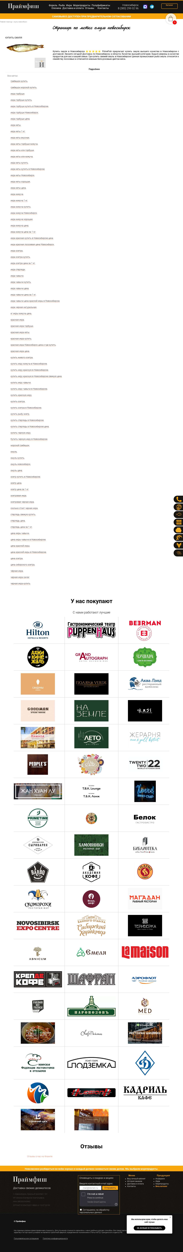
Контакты (103, 8)
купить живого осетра (22, 357)
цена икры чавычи (20, 533)
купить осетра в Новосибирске (26, 407)
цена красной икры (20, 546)
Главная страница (6, 22)
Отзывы (89, 8)
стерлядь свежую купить (23, 514)
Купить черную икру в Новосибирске (29, 439)
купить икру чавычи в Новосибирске (29, 389)
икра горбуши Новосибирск (24, 112)
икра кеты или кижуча (22, 156)
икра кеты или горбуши (22, 150)
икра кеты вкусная (20, 137)
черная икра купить (20, 583)
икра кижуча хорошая (22, 219)
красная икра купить (21, 338)
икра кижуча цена (19, 225)
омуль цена (16, 470)
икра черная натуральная (23, 307)
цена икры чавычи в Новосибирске (28, 539)
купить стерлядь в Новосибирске (27, 420)
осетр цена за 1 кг (20, 489)
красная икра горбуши (22, 326)
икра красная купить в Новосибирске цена (32, 238)
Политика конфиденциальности (55, 1238)
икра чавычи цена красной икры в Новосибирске (35, 301)
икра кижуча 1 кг (19, 200)
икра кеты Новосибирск (22, 175)
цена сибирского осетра (23, 564)
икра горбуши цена (20, 119)
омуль (14, 451)
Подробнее (94, 69)
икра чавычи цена (20, 288)
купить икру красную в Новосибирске (29, 370)
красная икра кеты (20, 332)
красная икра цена (20, 351)
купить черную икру (21, 433)
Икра (69, 5)
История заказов (134, 1181)
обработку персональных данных (94, 1211)
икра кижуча (17, 194)
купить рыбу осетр (20, 414)
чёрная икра (17, 571)
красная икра (17, 320)
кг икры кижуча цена (21, 313)
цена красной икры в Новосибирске (28, 552)
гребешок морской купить (24, 87)
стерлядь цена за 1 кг (21, 527)
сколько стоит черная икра (24, 508)
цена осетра (17, 558)
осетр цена (16, 483)
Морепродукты (81, 5)
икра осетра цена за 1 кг (23, 263)
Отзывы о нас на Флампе (39, 1156)
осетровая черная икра (22, 502)
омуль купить (17, 458)
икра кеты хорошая (20, 181)
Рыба (62, 5)
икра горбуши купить (21, 100)
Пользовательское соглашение (26, 1238)
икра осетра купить (20, 257)
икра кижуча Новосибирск (24, 213)
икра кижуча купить (21, 206)
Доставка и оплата (73, 8)
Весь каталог (161, 1186)
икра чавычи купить (21, 282)
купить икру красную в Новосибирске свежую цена (36, 376)
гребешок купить (19, 81)
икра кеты (16, 125)
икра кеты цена (18, 188)
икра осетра (17, 250)
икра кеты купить (19, 163)
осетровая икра (18, 495)
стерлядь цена (18, 520)
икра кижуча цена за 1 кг (23, 232)
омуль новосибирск (20, 464)
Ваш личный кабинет (136, 1179)
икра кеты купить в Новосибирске (27, 169)
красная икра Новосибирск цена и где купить (33, 345)
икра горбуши (17, 93)
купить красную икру (21, 395)
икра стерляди (18, 269)
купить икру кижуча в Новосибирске (29, 363)
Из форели (160, 1179)
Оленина (56, 8)
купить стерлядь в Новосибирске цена (30, 426)
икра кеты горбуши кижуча (24, 144)
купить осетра (18, 401)
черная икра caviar (20, 577)
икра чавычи (17, 276)
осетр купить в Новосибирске (25, 476)
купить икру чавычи (21, 382)
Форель (53, 5)
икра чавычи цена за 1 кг (23, 294)
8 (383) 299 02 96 (128, 8)
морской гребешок (20, 445)
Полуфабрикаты (101, 5)
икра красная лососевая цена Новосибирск (32, 244)
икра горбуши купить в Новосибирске (29, 106)
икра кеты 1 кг (18, 131)
